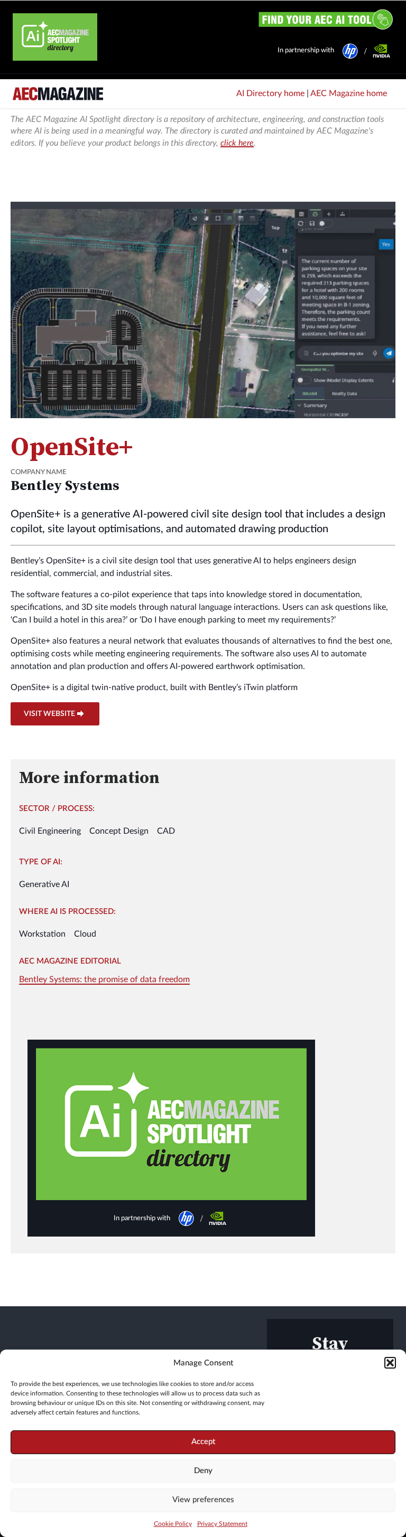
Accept (203, 1442)
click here (237, 143)
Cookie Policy (173, 1524)
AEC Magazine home (348, 93)
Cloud (85, 934)
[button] (390, 1362)
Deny (203, 1471)
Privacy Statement (222, 1524)
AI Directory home (270, 93)
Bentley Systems (65, 485)
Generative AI (44, 884)
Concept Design (119, 831)
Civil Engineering (50, 831)
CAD (166, 831)
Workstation (42, 934)
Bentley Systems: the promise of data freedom (104, 979)
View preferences (203, 1500)
